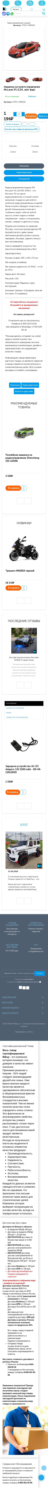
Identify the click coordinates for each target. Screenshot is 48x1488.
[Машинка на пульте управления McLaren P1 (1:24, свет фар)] (24, 49)
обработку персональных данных (28, 982)
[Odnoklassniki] (24, 987)
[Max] (4, 14)
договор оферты (28, 979)
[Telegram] (8, 14)
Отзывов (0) (24, 179)
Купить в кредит (12, 124)
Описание (24, 166)
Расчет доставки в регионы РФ (22, 129)
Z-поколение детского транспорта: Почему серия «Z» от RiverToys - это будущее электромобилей (23, 878)
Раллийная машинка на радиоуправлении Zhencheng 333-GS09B (22, 458)
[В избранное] (25, 124)
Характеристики (24, 172)
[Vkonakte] (20, 987)
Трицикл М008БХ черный (20, 570)
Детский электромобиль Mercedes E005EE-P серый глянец (24, 658)
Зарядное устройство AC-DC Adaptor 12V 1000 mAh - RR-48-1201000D (23, 769)
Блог (24, 824)
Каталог (16, 9)
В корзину (14, 488)
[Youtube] (27, 987)
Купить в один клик (24, 391)
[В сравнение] (32, 124)
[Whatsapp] (12, 14)
